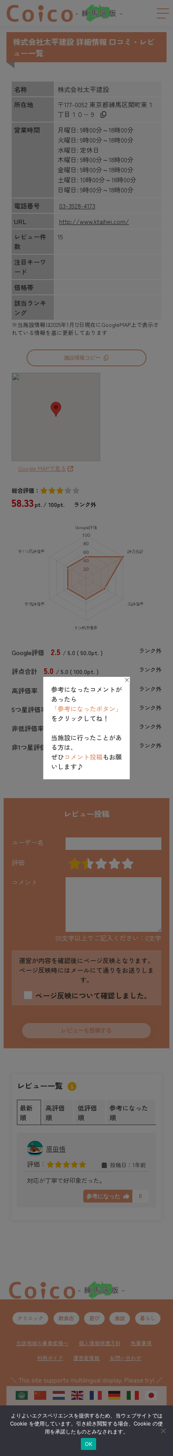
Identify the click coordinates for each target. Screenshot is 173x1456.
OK (89, 1444)
